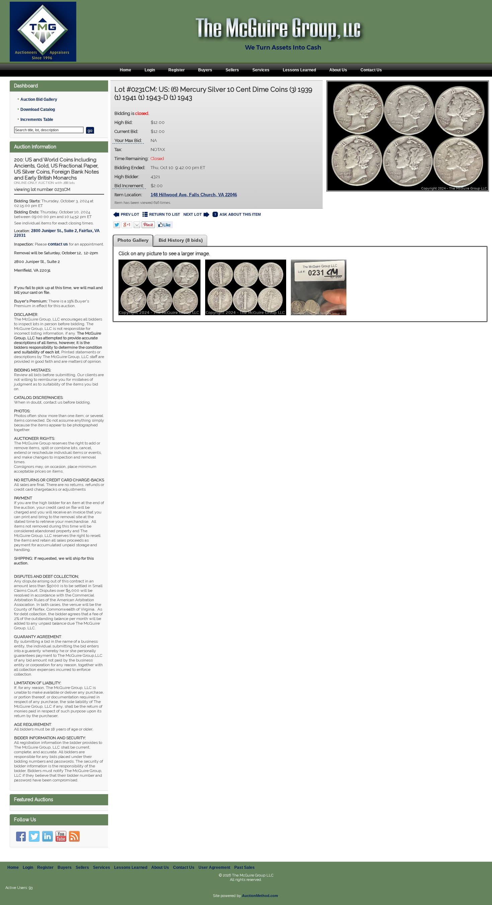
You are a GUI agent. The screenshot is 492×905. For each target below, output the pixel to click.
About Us (338, 70)
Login (150, 70)
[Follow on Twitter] (34, 836)
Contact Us (371, 70)
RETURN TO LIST (164, 214)
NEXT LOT (192, 214)
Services (260, 70)
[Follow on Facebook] (20, 836)
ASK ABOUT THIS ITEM (240, 214)
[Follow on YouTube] (61, 836)
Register (176, 70)
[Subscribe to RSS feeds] (74, 836)
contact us (58, 244)
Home (125, 70)
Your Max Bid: (128, 140)
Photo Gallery (133, 240)
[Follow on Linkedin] (47, 836)
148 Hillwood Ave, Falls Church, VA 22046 (194, 194)
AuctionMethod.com (260, 896)
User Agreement (214, 867)
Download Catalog (37, 109)
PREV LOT (130, 214)
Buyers (205, 70)
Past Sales (244, 867)
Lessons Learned (299, 70)
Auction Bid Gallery (38, 99)
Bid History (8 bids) (181, 240)
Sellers (232, 70)
